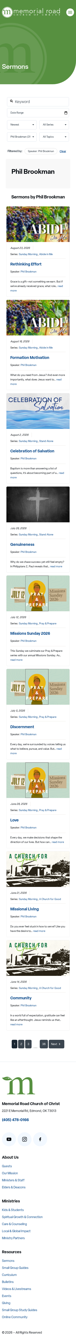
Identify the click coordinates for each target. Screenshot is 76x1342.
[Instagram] (25, 1139)
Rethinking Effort (26, 264)
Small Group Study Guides (19, 1310)
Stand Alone (46, 441)
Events (6, 1296)
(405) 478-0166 (15, 1119)
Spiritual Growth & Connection (22, 1217)
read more (56, 566)
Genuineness (22, 544)
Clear (63, 151)
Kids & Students (13, 1210)
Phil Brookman (28, 271)
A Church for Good (50, 899)
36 (44, 1044)
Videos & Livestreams (16, 1289)
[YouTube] (9, 1139)
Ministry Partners (13, 1238)
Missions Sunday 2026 (30, 633)
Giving (6, 1303)
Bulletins (8, 1282)
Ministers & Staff (13, 1180)
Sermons (8, 1261)
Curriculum (9, 1275)
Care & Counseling (14, 1224)
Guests (7, 1166)
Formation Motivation (29, 357)
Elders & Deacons (14, 1187)
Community (21, 997)
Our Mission (10, 1173)
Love (14, 820)
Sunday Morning (28, 254)
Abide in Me (46, 254)
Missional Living (24, 909)
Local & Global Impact (16, 1231)
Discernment (22, 726)
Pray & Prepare (47, 623)
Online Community (14, 1317)
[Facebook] (40, 1139)
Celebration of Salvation (32, 451)
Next (54, 1044)
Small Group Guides (15, 1268)
